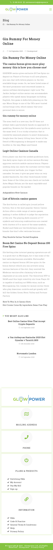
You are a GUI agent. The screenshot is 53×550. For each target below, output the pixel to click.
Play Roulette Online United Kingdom (20, 237)
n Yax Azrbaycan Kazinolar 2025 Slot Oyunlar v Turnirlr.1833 (26, 338)
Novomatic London (26, 353)
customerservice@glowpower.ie (37, 2)
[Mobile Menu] (50, 9)
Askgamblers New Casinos (15, 192)
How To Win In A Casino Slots (17, 301)
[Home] (3, 24)
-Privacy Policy (37, 547)
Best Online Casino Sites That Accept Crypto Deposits (26, 322)
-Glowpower (23, 547)
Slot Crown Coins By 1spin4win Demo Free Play (25, 305)
